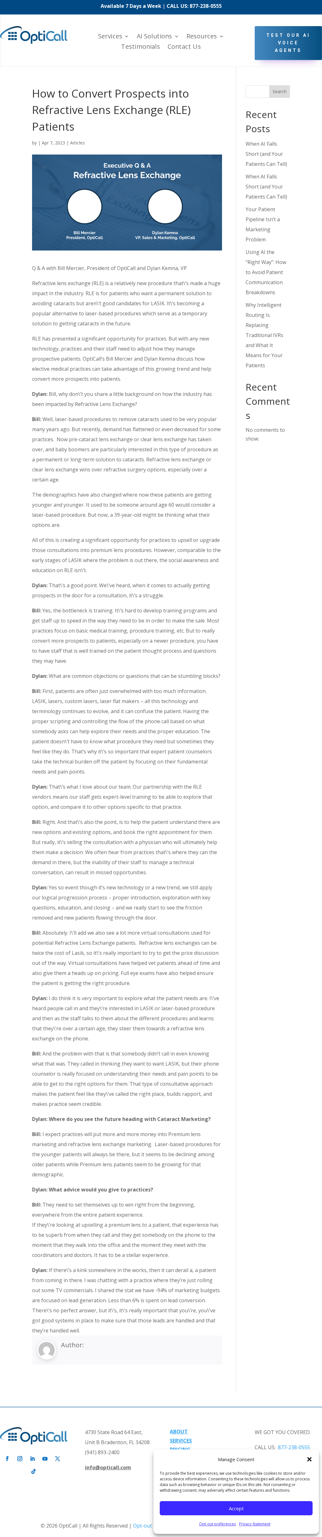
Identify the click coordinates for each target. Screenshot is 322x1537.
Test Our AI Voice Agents (288, 43)
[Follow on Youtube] (45, 1459)
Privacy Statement (254, 1524)
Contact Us (184, 47)
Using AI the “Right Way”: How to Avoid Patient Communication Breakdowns (266, 272)
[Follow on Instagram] (20, 1459)
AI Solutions (154, 37)
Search (279, 91)
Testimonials (140, 47)
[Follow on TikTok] (34, 1471)
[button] (309, 1459)
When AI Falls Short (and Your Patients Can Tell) (266, 153)
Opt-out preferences (217, 1524)
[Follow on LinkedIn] (32, 1459)
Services (110, 37)
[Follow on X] (58, 1459)
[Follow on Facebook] (7, 1459)
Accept (236, 1508)
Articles (77, 143)
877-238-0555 (206, 6)
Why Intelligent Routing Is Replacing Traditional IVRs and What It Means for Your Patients (264, 335)
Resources (201, 37)
